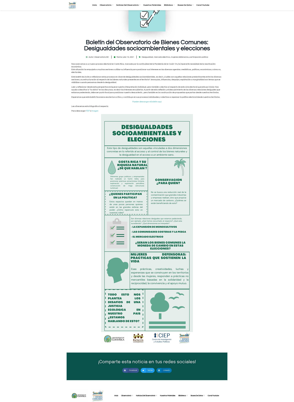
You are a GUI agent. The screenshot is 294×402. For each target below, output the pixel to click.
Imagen (95, 111)
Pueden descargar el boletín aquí (147, 102)
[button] (130, 370)
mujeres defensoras (180, 57)
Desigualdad (147, 57)
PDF (88, 111)
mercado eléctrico (162, 57)
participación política (198, 57)
